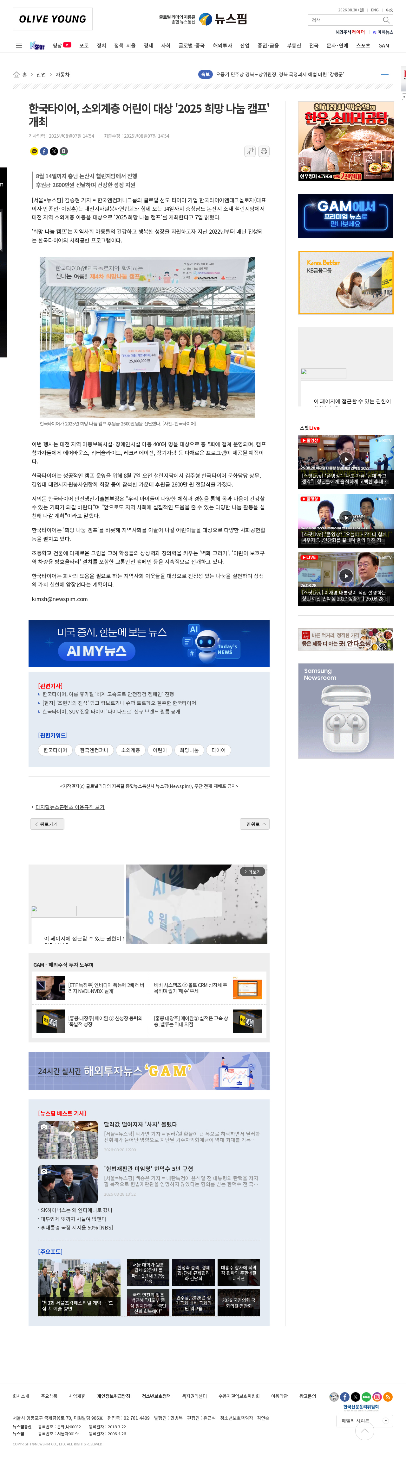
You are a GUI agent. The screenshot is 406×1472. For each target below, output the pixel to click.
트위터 (54, 151)
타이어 (219, 750)
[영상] (346, 461)
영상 (57, 45)
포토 (84, 45)
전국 (314, 45)
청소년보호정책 (156, 1396)
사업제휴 (77, 1396)
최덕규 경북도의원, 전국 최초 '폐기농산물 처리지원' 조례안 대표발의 (284, 74)
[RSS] (388, 1397)
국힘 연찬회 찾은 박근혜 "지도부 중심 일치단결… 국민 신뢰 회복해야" (148, 1302)
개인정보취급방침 (113, 1396)
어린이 (160, 750)
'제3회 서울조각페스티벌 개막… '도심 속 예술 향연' (77, 1305)
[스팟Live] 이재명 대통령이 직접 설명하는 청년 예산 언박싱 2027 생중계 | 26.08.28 (344, 595)
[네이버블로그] (366, 1397)
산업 (245, 45)
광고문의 (307, 1396)
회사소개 (21, 1396)
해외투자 (222, 45)
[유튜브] (334, 1397)
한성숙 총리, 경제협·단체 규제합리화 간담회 (193, 1273)
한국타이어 (55, 750)
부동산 (294, 45)
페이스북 (44, 151)
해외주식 (350, 32)
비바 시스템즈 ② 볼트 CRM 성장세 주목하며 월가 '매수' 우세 (190, 988)
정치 (101, 45)
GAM (384, 45)
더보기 (385, 74)
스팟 (310, 427)
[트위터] (355, 1397)
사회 (166, 45)
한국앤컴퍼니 (94, 750)
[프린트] (264, 151)
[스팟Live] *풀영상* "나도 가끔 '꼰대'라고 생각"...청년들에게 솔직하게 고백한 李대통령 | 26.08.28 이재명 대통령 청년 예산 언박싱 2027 (345, 478)
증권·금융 (268, 45)
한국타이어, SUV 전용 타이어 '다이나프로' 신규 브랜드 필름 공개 (111, 711)
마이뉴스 (383, 32)
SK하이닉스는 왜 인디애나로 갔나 (77, 1209)
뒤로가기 (49, 824)
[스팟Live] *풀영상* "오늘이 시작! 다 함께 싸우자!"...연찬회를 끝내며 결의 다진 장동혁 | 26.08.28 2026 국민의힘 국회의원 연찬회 (346, 537)
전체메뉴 (19, 45)
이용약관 (279, 1396)
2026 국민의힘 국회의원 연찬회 (238, 1303)
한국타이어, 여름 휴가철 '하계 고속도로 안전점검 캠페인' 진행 (108, 693)
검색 (387, 20)
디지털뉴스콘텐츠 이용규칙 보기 (70, 807)
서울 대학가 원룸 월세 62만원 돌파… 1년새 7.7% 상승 (148, 1272)
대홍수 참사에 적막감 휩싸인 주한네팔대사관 (239, 1273)
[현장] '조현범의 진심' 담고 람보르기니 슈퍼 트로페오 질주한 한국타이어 (119, 702)
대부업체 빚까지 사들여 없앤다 (73, 1218)
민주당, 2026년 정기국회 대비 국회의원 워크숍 (193, 1303)
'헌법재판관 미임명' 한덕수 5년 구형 (148, 1168)
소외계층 (130, 750)
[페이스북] (345, 1397)
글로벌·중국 (192, 45)
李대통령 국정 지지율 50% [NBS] (77, 1227)
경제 (148, 45)
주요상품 (49, 1396)
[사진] (68, 1139)
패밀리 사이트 (356, 1420)
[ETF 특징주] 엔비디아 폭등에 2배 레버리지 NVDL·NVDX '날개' (106, 988)
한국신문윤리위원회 (361, 1407)
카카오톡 (34, 151)
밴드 (64, 151)
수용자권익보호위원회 (239, 1396)
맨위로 (253, 824)
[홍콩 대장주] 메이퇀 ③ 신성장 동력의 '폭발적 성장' (105, 1021)
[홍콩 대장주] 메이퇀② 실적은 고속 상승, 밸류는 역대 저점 (191, 1021)
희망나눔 (189, 750)
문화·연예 (337, 45)
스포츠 (363, 45)
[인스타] (377, 1397)
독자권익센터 (194, 1396)
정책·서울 (125, 45)
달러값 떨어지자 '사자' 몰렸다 (140, 1124)
